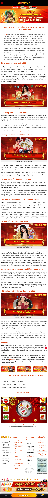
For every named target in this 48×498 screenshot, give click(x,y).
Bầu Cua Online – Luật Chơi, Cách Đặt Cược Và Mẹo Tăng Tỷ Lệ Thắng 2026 (24, 423)
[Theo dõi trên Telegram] (28, 471)
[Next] (45, 16)
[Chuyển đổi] (2, 381)
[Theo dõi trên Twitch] (31, 471)
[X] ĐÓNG (44, 480)
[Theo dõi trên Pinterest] (31, 468)
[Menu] (2, 3)
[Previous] (2, 16)
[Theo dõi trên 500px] (26, 471)
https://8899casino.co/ (26, 130)
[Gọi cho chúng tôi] (28, 468)
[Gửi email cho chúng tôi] (26, 468)
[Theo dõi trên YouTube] (33, 468)
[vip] (46, 347)
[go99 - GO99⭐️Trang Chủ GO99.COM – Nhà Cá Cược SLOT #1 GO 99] (24, 2)
